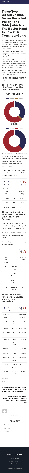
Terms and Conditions (14, 461)
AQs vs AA (7, 428)
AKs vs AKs (7, 431)
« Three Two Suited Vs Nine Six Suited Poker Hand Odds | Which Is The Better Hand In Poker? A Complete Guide (14, 389)
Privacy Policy (14, 463)
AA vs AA (6, 425)
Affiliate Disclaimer (14, 458)
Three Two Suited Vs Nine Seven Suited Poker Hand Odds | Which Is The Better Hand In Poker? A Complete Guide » (15, 399)
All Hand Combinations (10, 435)
